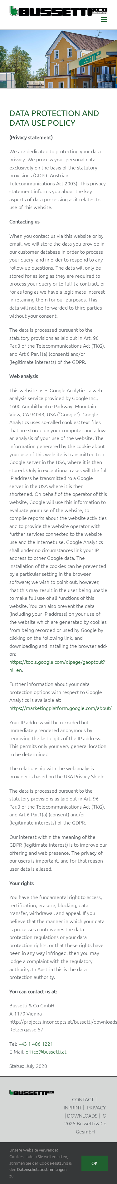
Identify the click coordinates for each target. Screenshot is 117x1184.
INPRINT (73, 1107)
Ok (94, 1163)
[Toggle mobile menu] (104, 19)
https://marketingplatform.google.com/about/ (60, 707)
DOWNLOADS (82, 1115)
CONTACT (83, 1099)
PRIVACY (96, 1107)
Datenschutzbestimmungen (41, 1169)
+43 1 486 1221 (35, 1043)
